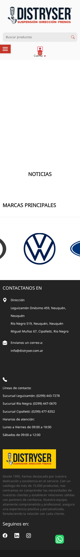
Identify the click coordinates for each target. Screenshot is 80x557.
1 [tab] (40, 53)
